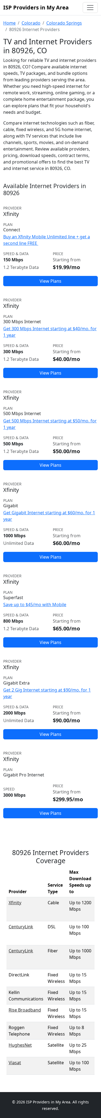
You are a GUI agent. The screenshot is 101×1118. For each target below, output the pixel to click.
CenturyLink (21, 927)
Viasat (15, 1063)
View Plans (50, 281)
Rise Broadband (25, 1010)
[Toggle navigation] (90, 7)
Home (9, 23)
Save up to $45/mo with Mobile (34, 605)
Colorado (31, 23)
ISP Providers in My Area (36, 7)
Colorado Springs (64, 23)
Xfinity (15, 903)
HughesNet (20, 1045)
